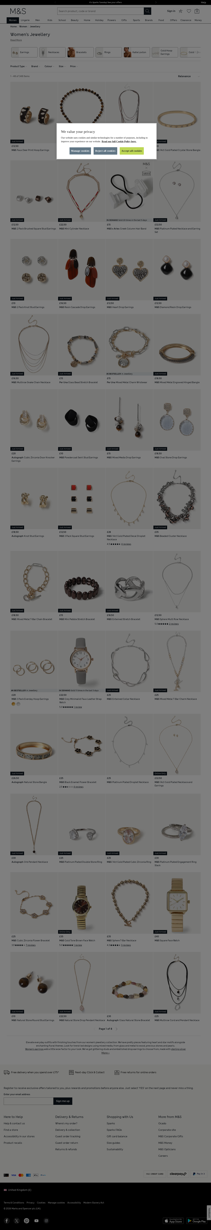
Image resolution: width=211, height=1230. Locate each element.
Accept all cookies (131, 151)
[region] (106, 141)
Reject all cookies (105, 151)
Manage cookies (80, 151)
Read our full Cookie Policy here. (119, 141)
